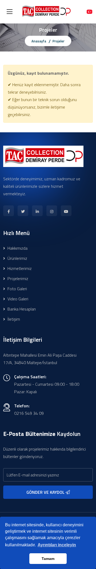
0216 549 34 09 (29, 413)
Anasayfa (38, 41)
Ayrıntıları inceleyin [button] (57, 545)
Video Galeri (17, 299)
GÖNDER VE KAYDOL (46, 492)
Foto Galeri (16, 288)
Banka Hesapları (21, 309)
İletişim (13, 319)
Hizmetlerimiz (19, 268)
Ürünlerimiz (16, 258)
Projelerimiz (17, 278)
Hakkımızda (16, 248)
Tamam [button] (48, 558)
